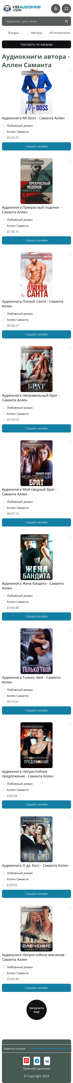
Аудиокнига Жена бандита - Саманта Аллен (33, 585)
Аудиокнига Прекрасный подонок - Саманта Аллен (31, 209)
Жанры (13, 33)
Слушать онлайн (37, 146)
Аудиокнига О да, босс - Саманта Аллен (35, 865)
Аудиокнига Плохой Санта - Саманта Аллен (32, 303)
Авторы (36, 33)
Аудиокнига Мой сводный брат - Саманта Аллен (29, 491)
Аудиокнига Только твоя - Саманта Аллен (31, 679)
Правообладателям (36, 1068)
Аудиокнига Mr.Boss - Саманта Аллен (33, 118)
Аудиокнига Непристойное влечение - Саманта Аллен (34, 957)
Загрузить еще (36, 1010)
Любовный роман (32, 73)
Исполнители (59, 33)
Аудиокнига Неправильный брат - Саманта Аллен (30, 397)
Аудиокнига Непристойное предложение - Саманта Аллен (27, 773)
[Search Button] (66, 21)
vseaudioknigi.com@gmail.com (49, 1048)
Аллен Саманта (17, 132)
